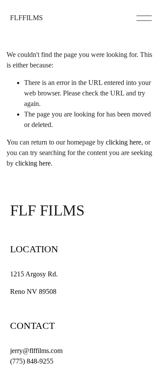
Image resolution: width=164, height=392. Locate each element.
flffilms (26, 17)
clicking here (123, 142)
